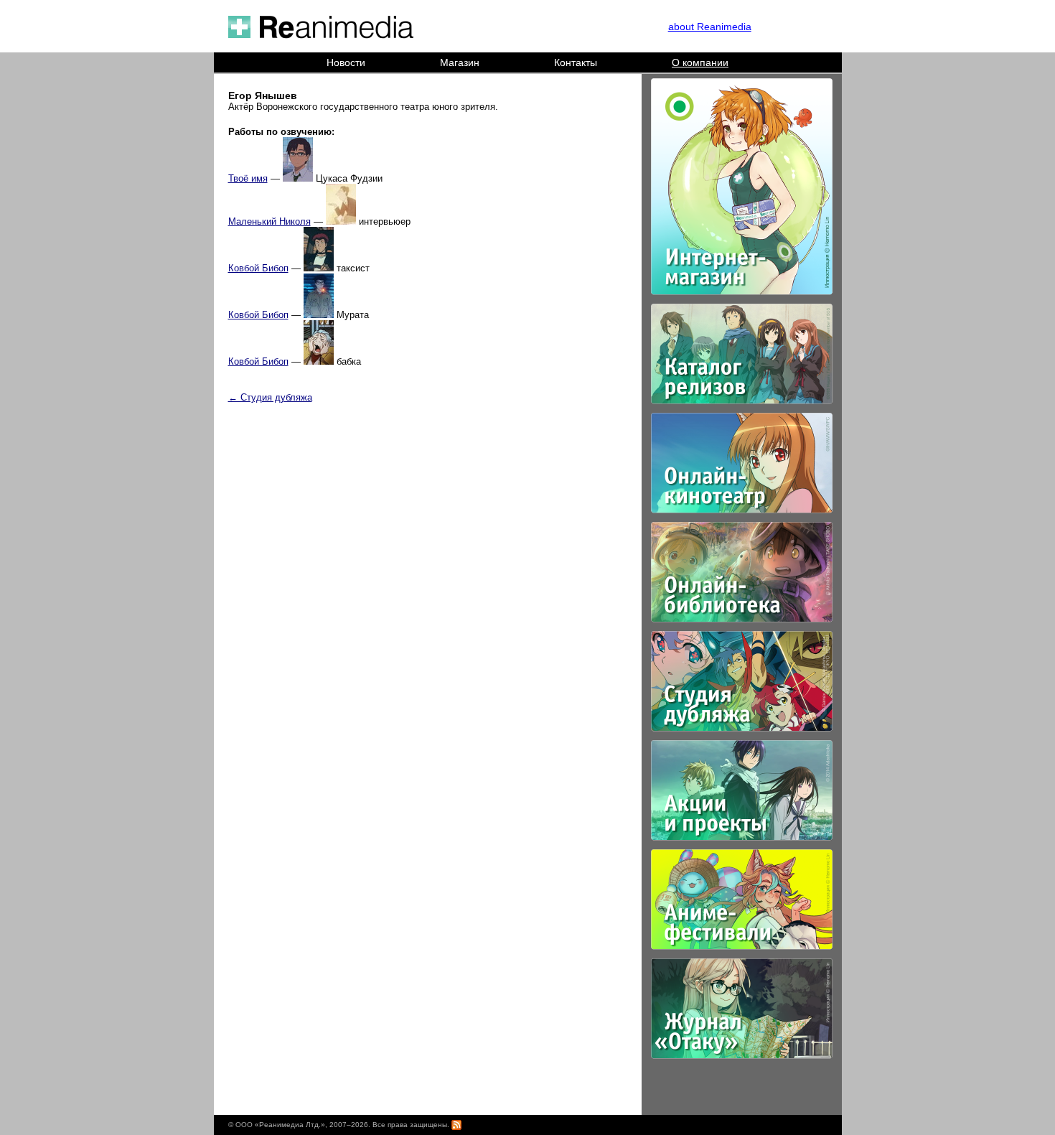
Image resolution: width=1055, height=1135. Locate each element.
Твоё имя (248, 178)
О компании (700, 62)
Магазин (459, 62)
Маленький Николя (269, 221)
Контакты (575, 62)
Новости (346, 62)
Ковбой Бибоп (258, 268)
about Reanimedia (709, 26)
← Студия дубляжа (270, 397)
